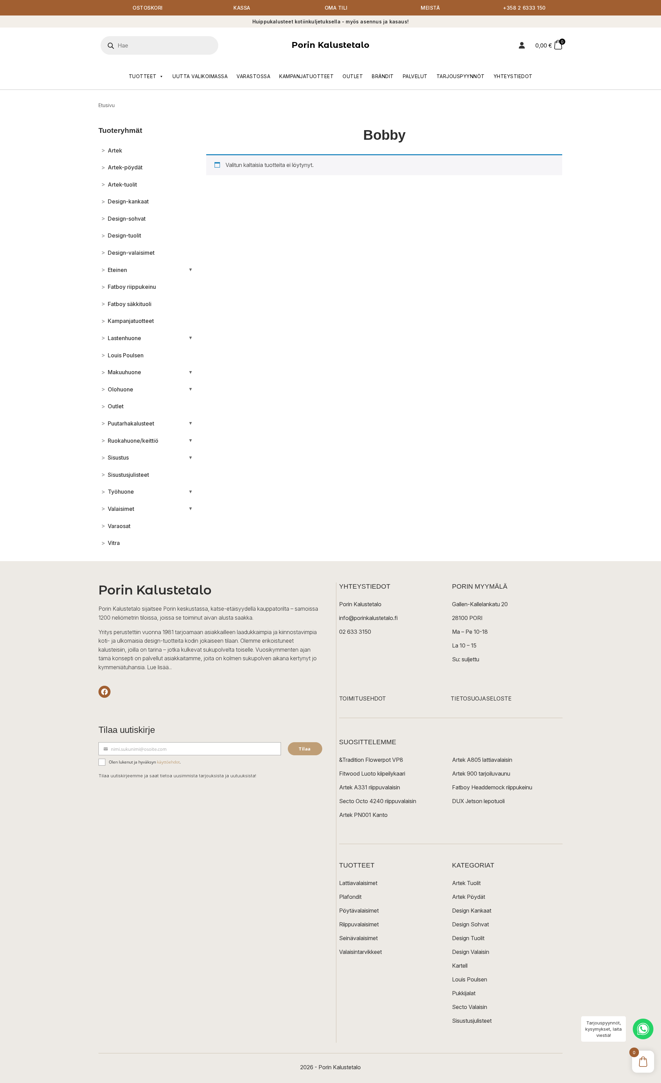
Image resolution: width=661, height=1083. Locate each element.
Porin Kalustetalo (330, 45)
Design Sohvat (470, 924)
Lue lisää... (159, 667)
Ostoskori (148, 8)
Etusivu (106, 105)
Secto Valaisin (469, 1006)
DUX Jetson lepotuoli (478, 801)
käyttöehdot (168, 762)
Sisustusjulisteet (472, 1020)
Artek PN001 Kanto (363, 814)
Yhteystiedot (513, 76)
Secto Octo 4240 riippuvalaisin (377, 801)
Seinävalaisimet (358, 938)
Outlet (353, 76)
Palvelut (415, 76)
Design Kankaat (471, 910)
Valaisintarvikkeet (360, 951)
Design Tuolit (468, 938)
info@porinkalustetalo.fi (368, 617)
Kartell (460, 965)
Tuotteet (143, 76)
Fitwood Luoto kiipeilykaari (372, 773)
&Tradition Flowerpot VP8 (371, 759)
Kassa (241, 8)
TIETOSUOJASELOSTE (481, 698)
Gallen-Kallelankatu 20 (480, 604)
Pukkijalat (463, 993)
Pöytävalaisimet (359, 910)
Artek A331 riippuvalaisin (369, 787)
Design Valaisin (470, 951)
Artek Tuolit (466, 883)
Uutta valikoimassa (200, 76)
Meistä (430, 8)
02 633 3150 (355, 631)
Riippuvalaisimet (359, 924)
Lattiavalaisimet (358, 883)
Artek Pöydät (468, 896)
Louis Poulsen (469, 979)
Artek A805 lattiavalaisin (482, 759)
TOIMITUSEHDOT (362, 698)
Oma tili (336, 8)
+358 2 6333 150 (524, 8)
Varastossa (253, 76)
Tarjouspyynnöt (461, 76)
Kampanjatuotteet (306, 76)
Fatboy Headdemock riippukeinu (492, 787)
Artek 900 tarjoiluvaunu (481, 773)
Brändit (383, 76)
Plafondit (350, 896)
